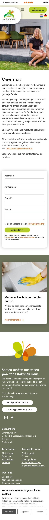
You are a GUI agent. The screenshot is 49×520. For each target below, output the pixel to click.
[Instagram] (6, 418)
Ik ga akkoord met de (25, 224)
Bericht (8, 209)
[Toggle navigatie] (22, 10)
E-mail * (9, 198)
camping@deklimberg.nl (18, 409)
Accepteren (9, 512)
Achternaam (10, 187)
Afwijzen (40, 512)
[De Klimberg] (9, 15)
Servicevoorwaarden (27, 237)
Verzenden (16, 230)
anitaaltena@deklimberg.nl (19, 148)
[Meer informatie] (24, 277)
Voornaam (9, 176)
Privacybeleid (9, 237)
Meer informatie (13, 320)
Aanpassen (24, 512)
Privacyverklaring (36, 224)
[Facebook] (12, 418)
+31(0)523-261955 (16, 402)
